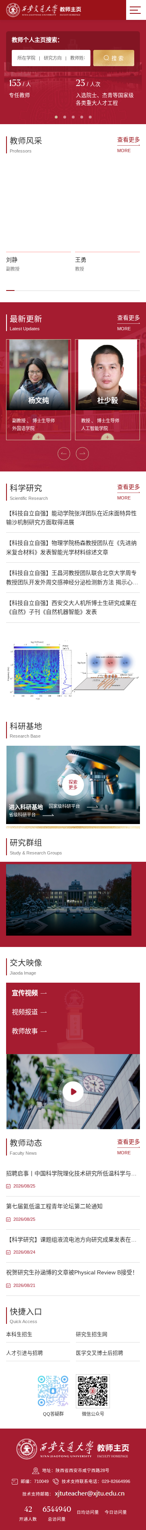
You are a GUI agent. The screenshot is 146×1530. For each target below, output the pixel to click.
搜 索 (118, 58)
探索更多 (73, 784)
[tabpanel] (39, 89)
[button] (10, 290)
